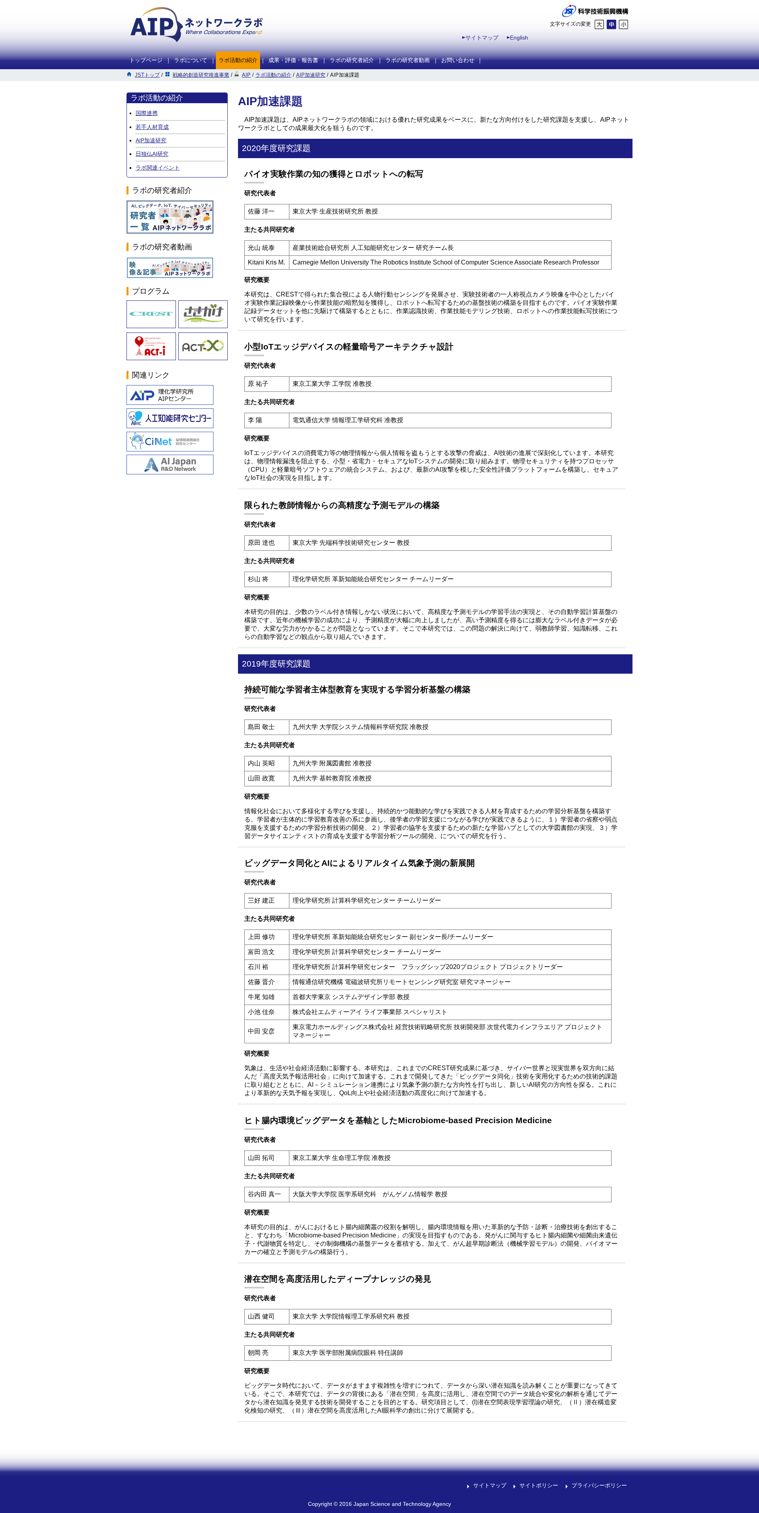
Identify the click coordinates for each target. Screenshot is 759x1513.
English (519, 37)
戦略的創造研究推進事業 (201, 75)
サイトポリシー (538, 1485)
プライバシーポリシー (599, 1485)
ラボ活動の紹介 (238, 60)
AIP (246, 75)
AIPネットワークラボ (196, 24)
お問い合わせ (457, 60)
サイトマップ (481, 37)
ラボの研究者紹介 (352, 60)
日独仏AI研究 (152, 154)
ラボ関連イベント (158, 167)
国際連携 (147, 113)
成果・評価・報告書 (293, 60)
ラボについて (190, 60)
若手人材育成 (152, 127)
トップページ (145, 60)
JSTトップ (147, 75)
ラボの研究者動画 (407, 60)
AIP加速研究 (310, 75)
